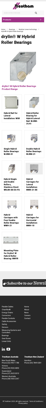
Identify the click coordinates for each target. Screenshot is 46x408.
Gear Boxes (6, 338)
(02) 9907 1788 (13, 363)
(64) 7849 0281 (35, 363)
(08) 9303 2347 (13, 379)
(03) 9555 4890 (13, 368)
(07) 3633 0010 (13, 373)
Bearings (12, 29)
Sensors (5, 327)
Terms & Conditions (36, 401)
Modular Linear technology (28, 29)
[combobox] (23, 12)
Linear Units (6, 341)
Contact (27, 318)
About (26, 310)
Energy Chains (7, 313)
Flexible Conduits (8, 318)
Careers (27, 315)
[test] (23, 6)
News (26, 313)
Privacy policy (23, 403)
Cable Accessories (9, 321)
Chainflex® (6, 310)
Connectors (6, 315)
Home (3, 29)
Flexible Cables (7, 307)
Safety (4, 324)
